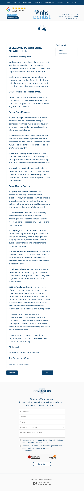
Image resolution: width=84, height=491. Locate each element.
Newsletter (63, 53)
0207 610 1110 (72, 14)
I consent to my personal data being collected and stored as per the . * (43, 441)
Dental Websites (43, 482)
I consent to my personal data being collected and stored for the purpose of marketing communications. (43, 448)
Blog (61, 50)
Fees (67, 2)
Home (8, 2)
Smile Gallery (49, 2)
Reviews (59, 2)
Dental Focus (44, 484)
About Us (17, 2)
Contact (75, 2)
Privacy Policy (42, 443)
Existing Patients (12, 17)
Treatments (38, 2)
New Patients (27, 2)
